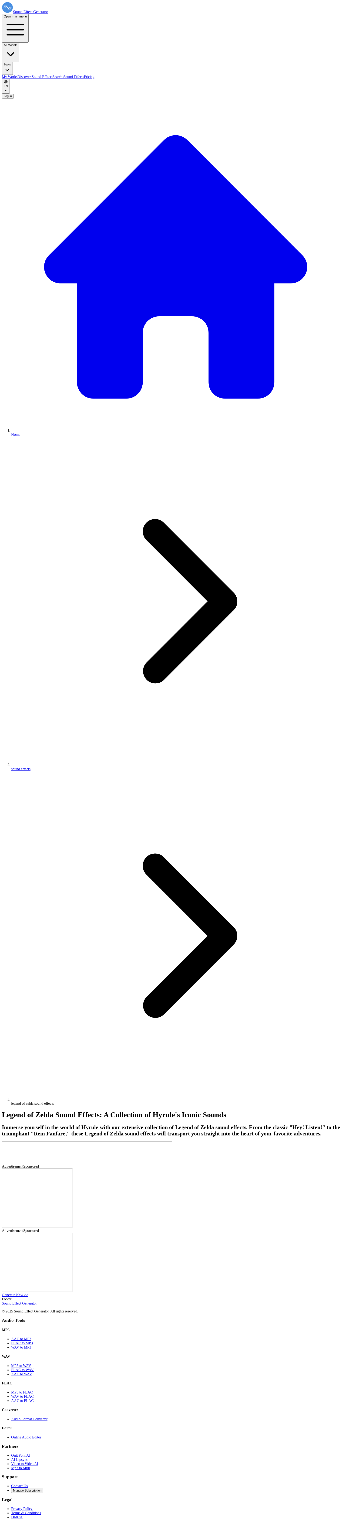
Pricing (89, 77)
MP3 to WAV (21, 1366)
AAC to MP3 (21, 1339)
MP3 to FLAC (22, 1392)
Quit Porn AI (20, 1455)
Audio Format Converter (29, 1419)
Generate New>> (15, 1295)
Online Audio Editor (26, 1437)
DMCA (17, 1517)
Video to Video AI (24, 1464)
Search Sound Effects (68, 77)
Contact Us (19, 1486)
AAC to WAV (21, 1374)
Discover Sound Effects (34, 77)
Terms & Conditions (26, 1513)
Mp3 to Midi (20, 1468)
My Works (9, 77)
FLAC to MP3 (22, 1343)
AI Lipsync (19, 1460)
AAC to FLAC (22, 1401)
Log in (8, 96)
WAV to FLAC (22, 1396)
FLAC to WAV (22, 1370)
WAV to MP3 (21, 1347)
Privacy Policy (22, 1509)
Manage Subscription (27, 1490)
